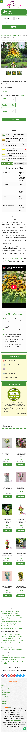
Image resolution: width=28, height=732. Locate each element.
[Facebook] (3, 676)
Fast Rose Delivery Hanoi (8, 626)
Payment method (5, 692)
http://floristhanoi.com (17, 720)
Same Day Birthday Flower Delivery (10, 615)
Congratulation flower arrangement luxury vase (21, 454)
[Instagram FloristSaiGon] (23, 676)
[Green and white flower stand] (7, 443)
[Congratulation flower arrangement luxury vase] (21, 443)
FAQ (2, 690)
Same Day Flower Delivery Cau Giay (11, 638)
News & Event (5, 655)
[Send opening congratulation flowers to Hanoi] (21, 509)
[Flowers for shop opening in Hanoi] (21, 477)
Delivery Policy (5, 694)
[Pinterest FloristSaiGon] (14, 676)
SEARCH (14, 27)
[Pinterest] (9, 676)
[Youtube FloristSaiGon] (6, 676)
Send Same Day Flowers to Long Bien (11, 649)
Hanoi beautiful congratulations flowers (7, 521)
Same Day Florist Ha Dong (8, 647)
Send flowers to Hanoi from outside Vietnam (13, 657)
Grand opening (16, 35)
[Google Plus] (11, 676)
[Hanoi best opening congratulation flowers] (7, 543)
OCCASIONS (9, 35)
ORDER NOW (15, 119)
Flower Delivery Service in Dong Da (10, 643)
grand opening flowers (7, 260)
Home (2, 35)
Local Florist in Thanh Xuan (8, 645)
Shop (5, 35)
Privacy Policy (5, 688)
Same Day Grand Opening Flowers (10, 624)
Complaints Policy (6, 701)
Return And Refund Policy (8, 697)
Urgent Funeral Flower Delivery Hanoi (11, 621)
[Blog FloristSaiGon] (17, 676)
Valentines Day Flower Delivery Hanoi (11, 628)
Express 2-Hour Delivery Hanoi (9, 613)
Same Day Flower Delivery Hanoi (10, 611)
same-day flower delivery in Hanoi (14, 258)
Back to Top (24, 728)
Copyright (3, 703)
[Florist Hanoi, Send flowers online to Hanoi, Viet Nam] (14, 4)
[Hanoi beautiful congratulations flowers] (7, 509)
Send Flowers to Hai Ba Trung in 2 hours (12, 640)
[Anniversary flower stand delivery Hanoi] (7, 477)
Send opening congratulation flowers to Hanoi (21, 521)
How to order (4, 699)
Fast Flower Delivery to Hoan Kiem (10, 634)
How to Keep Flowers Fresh (8, 660)
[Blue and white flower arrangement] (7, 576)
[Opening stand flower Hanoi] (21, 543)
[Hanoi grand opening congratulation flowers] (21, 576)
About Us (3, 685)
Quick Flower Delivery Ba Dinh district (11, 636)
